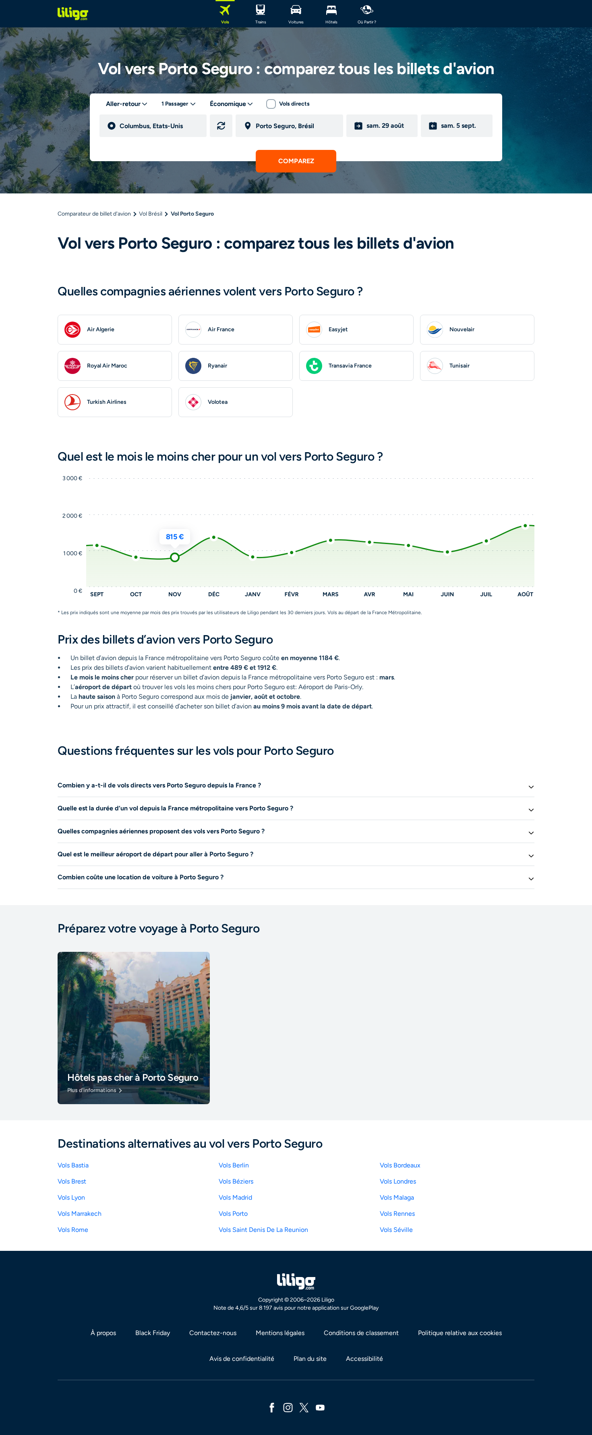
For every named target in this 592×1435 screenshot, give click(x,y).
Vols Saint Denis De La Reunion (263, 1230)
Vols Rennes (397, 1213)
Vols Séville (396, 1230)
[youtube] (320, 1407)
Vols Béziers (236, 1181)
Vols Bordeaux (400, 1165)
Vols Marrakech (79, 1213)
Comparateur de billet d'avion (94, 213)
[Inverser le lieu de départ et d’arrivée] (221, 125)
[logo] (73, 13)
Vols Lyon (71, 1197)
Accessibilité (364, 1358)
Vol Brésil (150, 213)
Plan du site (310, 1358)
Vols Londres (398, 1181)
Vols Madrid (235, 1197)
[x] (304, 1407)
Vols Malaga (397, 1197)
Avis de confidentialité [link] (241, 1358)
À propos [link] (103, 1333)
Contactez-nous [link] (212, 1333)
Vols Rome (73, 1230)
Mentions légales (280, 1333)
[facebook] (272, 1407)
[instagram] (288, 1407)
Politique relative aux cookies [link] (460, 1333)
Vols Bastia (73, 1165)
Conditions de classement (361, 1333)
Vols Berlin (234, 1165)
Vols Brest (72, 1181)
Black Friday (152, 1333)
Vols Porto (233, 1213)
